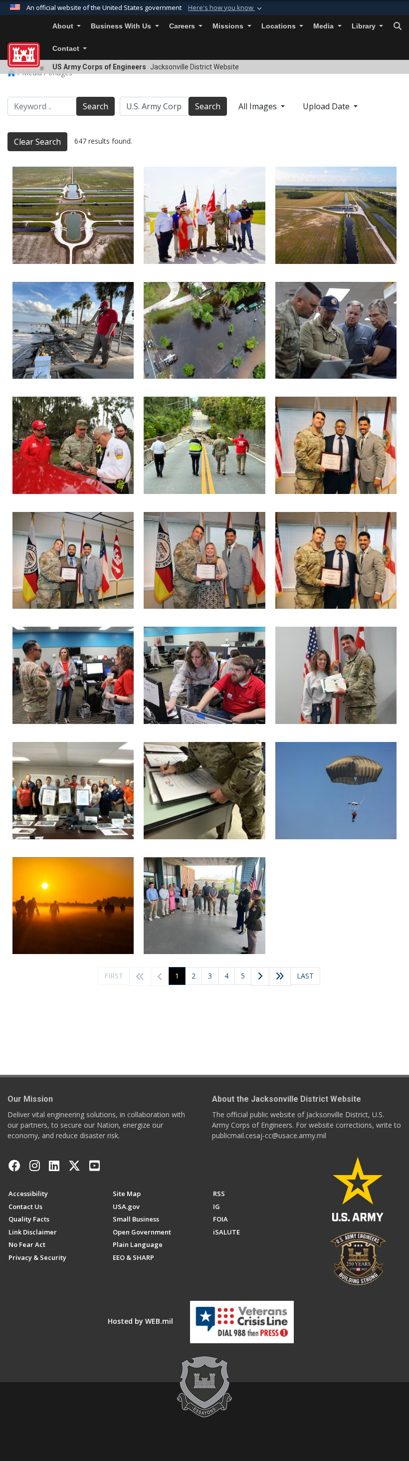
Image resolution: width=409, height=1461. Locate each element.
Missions (228, 26)
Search (95, 106)
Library (365, 26)
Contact (66, 48)
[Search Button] (398, 26)
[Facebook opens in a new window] (14, 1166)
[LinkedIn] (54, 1166)
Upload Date (327, 106)
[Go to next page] (260, 976)
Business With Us (122, 26)
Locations (279, 26)
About (63, 26)
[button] (226, 8)
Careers (183, 26)
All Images (258, 106)
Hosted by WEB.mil (140, 1321)
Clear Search (37, 141)
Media (324, 26)
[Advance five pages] (280, 976)
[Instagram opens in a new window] (34, 1166)
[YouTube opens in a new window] (94, 1166)
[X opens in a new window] (74, 1166)
